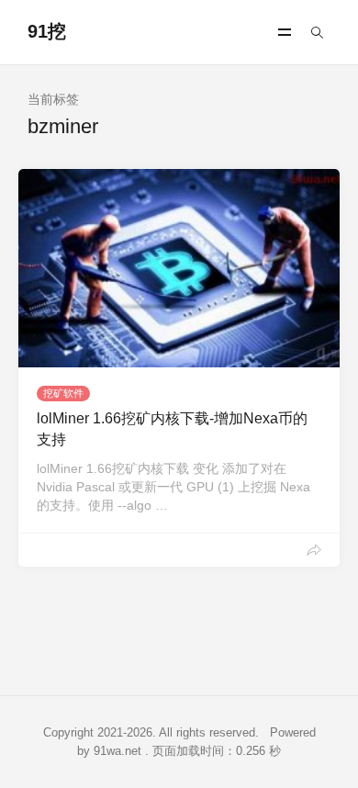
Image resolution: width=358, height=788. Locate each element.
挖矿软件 (63, 393)
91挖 (47, 31)
